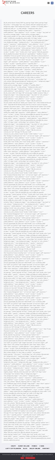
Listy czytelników (13, 448)
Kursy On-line (24, 446)
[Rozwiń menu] (48, 3)
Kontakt (46, 448)
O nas (42, 446)
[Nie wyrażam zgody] (53, 456)
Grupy (13, 446)
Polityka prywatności (30, 458)
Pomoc (34, 446)
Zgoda (22, 458)
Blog (25, 448)
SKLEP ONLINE (35, 448)
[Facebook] (52, 3)
